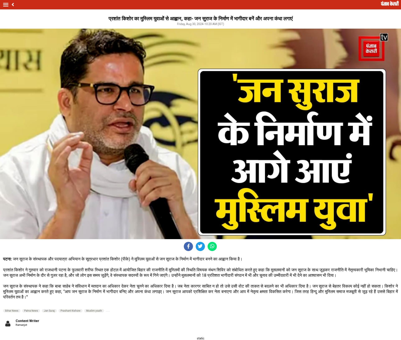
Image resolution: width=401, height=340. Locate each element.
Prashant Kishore (70, 310)
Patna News (31, 310)
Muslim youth (94, 310)
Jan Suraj (49, 310)
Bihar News (11, 310)
